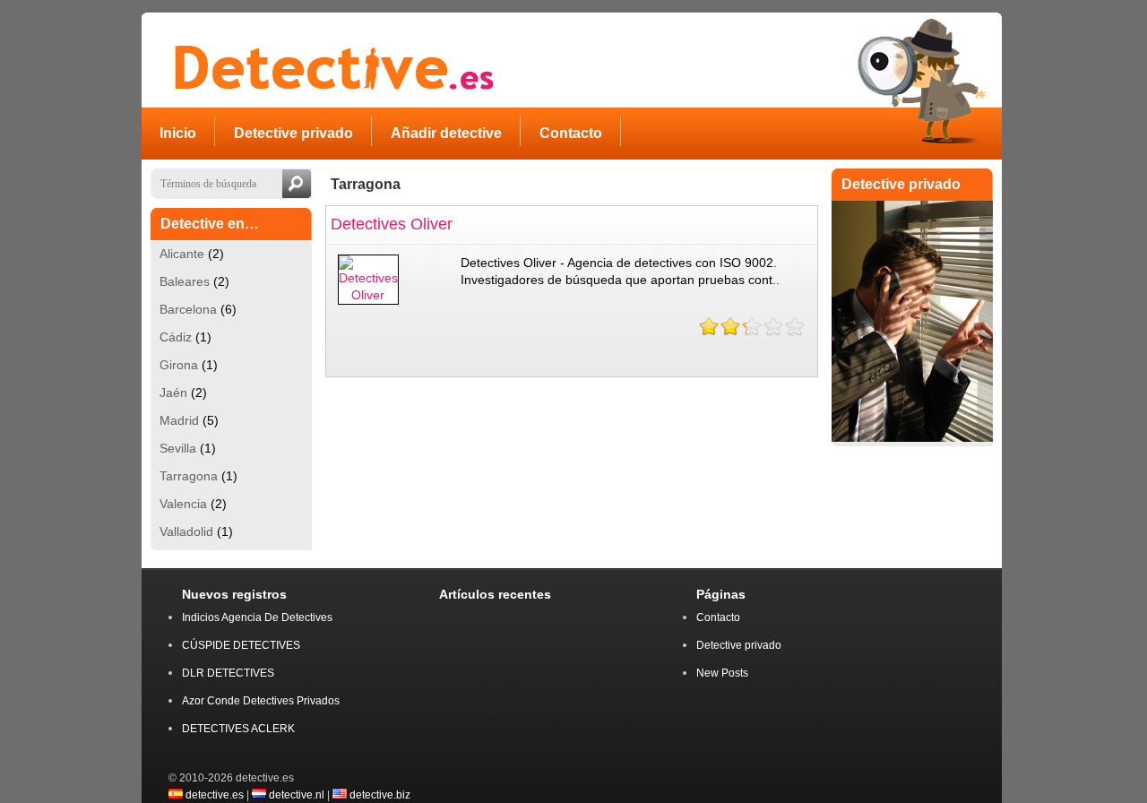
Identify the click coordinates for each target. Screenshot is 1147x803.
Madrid (179, 420)
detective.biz (379, 794)
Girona (179, 365)
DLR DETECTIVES (228, 673)
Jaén (173, 392)
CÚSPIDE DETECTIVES (241, 645)
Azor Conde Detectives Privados (261, 701)
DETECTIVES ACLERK (238, 728)
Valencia (183, 503)
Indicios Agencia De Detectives (257, 617)
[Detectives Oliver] (368, 295)
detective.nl (296, 794)
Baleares (185, 281)
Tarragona (189, 476)
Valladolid (186, 531)
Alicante (182, 253)
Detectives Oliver (392, 224)
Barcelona (188, 309)
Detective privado (738, 645)
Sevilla (178, 448)
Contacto (718, 617)
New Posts (722, 673)
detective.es (214, 794)
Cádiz (176, 337)
